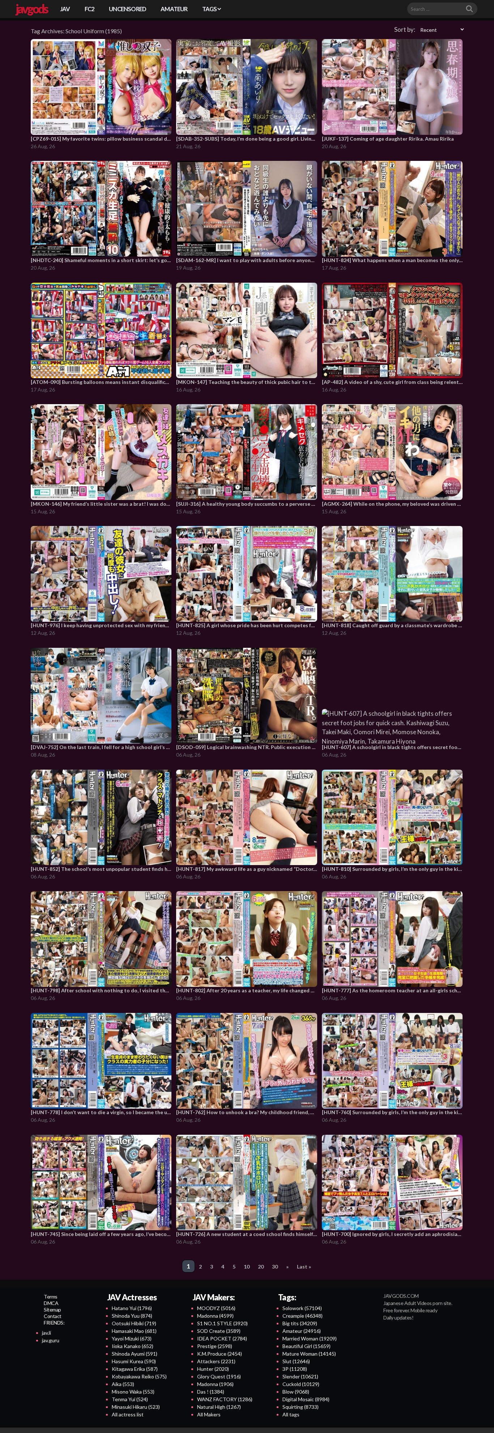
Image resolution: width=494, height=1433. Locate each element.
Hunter (213, 1369)
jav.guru (50, 1340)
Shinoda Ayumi (134, 1354)
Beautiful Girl (306, 1346)
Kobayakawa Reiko (139, 1376)
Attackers (216, 1361)
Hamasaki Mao (134, 1331)
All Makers (209, 1414)
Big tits (299, 1323)
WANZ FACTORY (224, 1399)
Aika (123, 1384)
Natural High (219, 1407)
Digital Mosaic (305, 1399)
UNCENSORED (127, 8)
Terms (51, 1296)
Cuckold (300, 1384)
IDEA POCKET (222, 1338)
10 (247, 1266)
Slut (296, 1361)
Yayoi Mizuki (132, 1338)
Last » (304, 1266)
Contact (52, 1316)
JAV (65, 8)
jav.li (46, 1333)
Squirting (300, 1407)
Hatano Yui (132, 1308)
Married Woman (309, 1338)
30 (275, 1266)
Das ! (210, 1392)
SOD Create (218, 1331)
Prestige (214, 1346)
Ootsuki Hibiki (134, 1323)
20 (261, 1266)
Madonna (215, 1316)
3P (294, 1369)
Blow (295, 1392)
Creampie (302, 1316)
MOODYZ (216, 1308)
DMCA (51, 1303)
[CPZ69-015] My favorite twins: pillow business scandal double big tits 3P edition (128, 139)
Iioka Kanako (132, 1346)
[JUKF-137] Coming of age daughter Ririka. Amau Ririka (388, 139)
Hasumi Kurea (134, 1361)
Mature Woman (309, 1354)
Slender (300, 1376)
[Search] (469, 9)
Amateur (301, 1331)
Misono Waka (133, 1392)
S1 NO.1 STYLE (222, 1323)
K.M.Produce (219, 1354)
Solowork (302, 1308)
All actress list (128, 1414)
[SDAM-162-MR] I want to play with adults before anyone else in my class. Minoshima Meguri (286, 260)
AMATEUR (174, 8)
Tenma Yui (130, 1399)
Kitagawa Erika (135, 1369)
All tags (290, 1414)
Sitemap (52, 1309)
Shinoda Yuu (132, 1316)
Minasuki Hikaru (136, 1407)
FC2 (90, 8)
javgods (31, 8)
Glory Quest (219, 1376)
